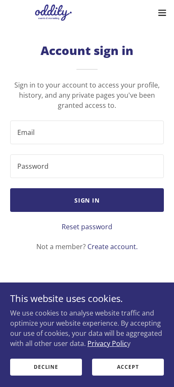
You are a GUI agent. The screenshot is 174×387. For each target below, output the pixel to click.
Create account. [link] (112, 246)
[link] (54, 12)
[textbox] (87, 132)
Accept (128, 367)
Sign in (87, 200)
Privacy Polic (107, 343)
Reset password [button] (87, 226)
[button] (162, 12)
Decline (46, 367)
